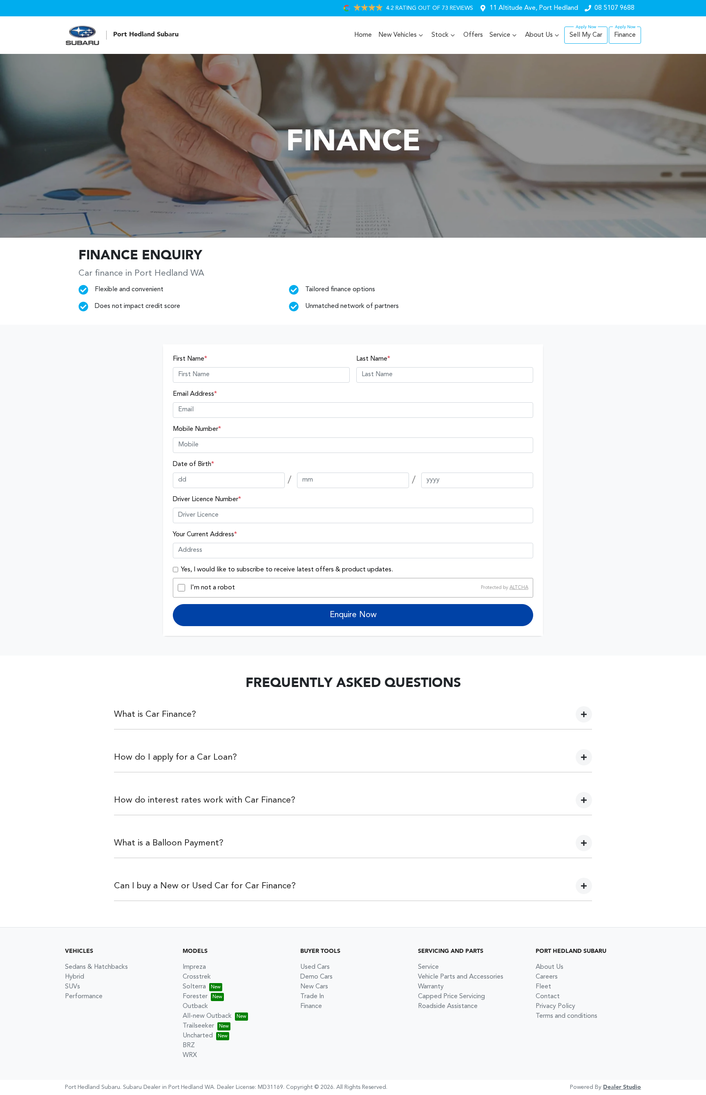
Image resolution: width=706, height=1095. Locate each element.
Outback (195, 1006)
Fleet (543, 986)
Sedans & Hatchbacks (96, 967)
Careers (547, 977)
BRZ (189, 1045)
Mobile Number (197, 429)
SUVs (72, 986)
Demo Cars (316, 977)
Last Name (373, 359)
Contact (548, 996)
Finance (625, 35)
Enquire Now (353, 615)
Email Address (195, 394)
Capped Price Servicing (451, 996)
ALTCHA (518, 587)
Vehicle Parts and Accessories (460, 977)
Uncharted (198, 1036)
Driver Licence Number (207, 499)
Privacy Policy (555, 1006)
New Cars (314, 986)
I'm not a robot (212, 587)
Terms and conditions (566, 1016)
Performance (84, 996)
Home (363, 35)
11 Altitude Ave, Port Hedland (533, 8)
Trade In (312, 996)
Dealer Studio (622, 1087)
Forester (195, 996)
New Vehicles (397, 35)
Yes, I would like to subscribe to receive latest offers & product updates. (287, 569)
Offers (473, 35)
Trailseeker (198, 1026)
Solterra (194, 986)
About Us (539, 35)
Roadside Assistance (448, 1006)
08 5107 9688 (614, 8)
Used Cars (315, 967)
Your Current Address (205, 534)
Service (499, 35)
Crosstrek (197, 977)
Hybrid (74, 977)
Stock (440, 35)
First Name (190, 359)
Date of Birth (193, 464)
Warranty (431, 986)
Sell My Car (586, 35)
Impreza (194, 967)
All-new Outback (207, 1016)
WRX (190, 1055)
